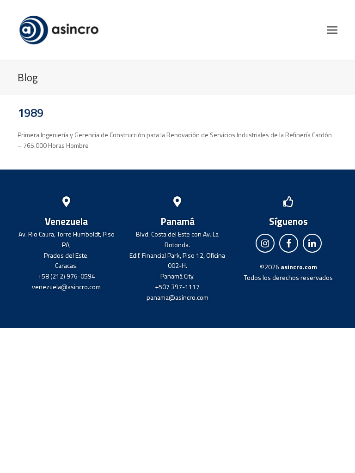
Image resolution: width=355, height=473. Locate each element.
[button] (332, 30)
